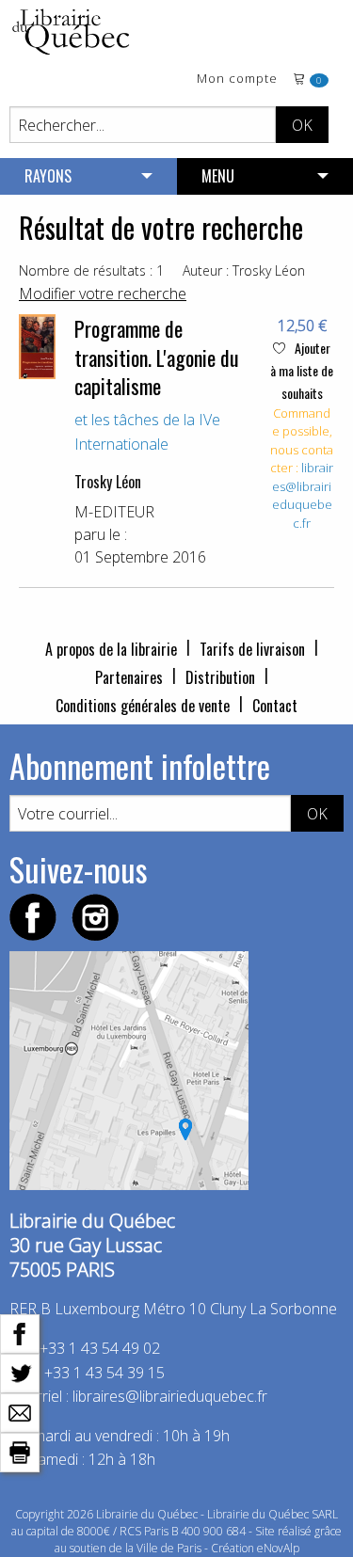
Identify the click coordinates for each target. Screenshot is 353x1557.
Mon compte (237, 79)
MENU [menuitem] (217, 176)
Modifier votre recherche (102, 293)
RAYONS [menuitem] (48, 176)
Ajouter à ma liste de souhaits (301, 370)
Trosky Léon (107, 481)
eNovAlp (278, 1548)
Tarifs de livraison (252, 649)
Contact (274, 705)
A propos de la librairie (111, 649)
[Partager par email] (20, 1411)
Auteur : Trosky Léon (244, 270)
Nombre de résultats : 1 (91, 270)
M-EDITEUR (114, 511)
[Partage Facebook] (20, 1332)
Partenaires (129, 677)
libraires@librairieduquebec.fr (303, 495)
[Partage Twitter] (20, 1371)
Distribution (220, 677)
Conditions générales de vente (143, 705)
